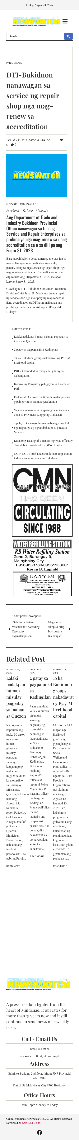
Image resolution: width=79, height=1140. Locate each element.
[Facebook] (39, 1132)
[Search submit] (68, 36)
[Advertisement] (39, 917)
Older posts (19, 616)
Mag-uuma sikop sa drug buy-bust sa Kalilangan (56, 629)
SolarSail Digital (31, 1122)
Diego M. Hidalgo (39, 140)
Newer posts (33, 616)
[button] (65, 21)
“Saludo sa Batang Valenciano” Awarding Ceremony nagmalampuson (26, 629)
